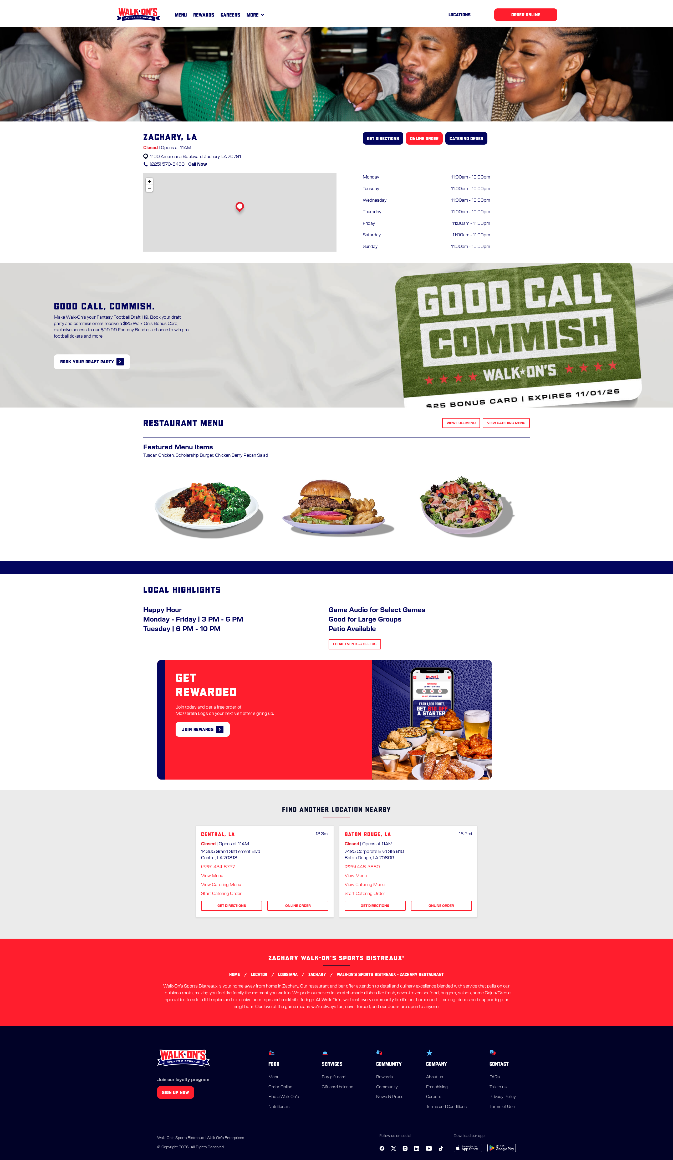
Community (387, 1087)
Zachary (317, 974)
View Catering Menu (506, 423)
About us (434, 1077)
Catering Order (466, 138)
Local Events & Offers (354, 644)
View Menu (212, 876)
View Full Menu (461, 423)
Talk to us (498, 1087)
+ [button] (149, 181)
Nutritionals (278, 1107)
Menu (181, 15)
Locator (259, 974)
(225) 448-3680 (362, 867)
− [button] (149, 188)
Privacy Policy (503, 1097)
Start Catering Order (221, 894)
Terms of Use (502, 1107)
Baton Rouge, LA (368, 834)
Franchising (437, 1087)
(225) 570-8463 (167, 164)
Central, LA (218, 834)
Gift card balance (337, 1087)
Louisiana (288, 974)
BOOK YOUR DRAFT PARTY (87, 361)
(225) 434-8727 (218, 867)
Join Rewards (197, 729)
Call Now (197, 164)
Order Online (280, 1087)
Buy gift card (333, 1077)
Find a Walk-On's (283, 1097)
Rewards (203, 15)
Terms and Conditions (446, 1107)
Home (234, 974)
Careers (230, 15)
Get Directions (383, 138)
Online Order (424, 138)
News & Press (389, 1097)
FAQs (495, 1077)
